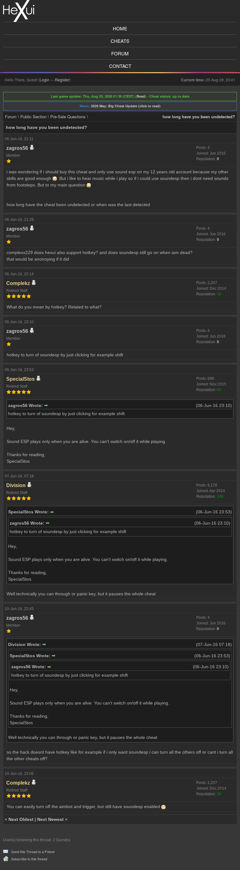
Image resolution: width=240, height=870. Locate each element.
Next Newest (50, 819)
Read (141, 96)
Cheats (120, 41)
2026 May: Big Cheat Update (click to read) (126, 106)
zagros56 (17, 148)
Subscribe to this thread (29, 858)
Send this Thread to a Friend (32, 851)
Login (44, 79)
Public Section (33, 117)
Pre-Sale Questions (68, 117)
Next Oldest (20, 819)
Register (62, 79)
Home (120, 28)
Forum (120, 53)
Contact (120, 66)
